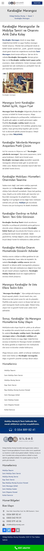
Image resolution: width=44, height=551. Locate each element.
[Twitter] (9, 530)
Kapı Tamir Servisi (10, 385)
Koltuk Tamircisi (9, 410)
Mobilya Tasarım (9, 370)
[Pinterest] (13, 530)
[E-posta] (18, 530)
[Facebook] (4, 530)
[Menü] (2, 3)
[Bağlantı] (16, 3)
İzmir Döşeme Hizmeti (11, 405)
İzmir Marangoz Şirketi (12, 395)
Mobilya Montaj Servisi (12, 380)
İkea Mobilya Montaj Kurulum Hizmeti (17, 390)
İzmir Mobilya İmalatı (11, 400)
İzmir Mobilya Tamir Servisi (13, 375)
